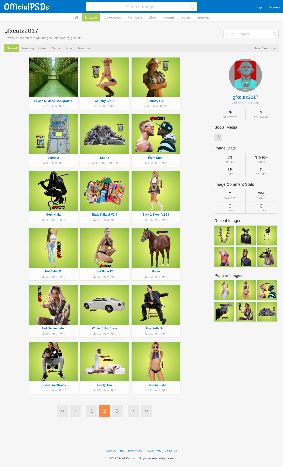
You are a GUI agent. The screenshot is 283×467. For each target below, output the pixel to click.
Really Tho (104, 385)
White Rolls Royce (104, 328)
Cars (104, 322)
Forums (169, 17)
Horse (156, 271)
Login (260, 7)
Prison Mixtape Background (53, 101)
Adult (104, 95)
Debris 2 (53, 157)
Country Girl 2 (104, 101)
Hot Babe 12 (104, 271)
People (104, 265)
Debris (104, 157)
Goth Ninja (53, 214)
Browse (91, 17)
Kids (156, 208)
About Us (111, 450)
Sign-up (274, 7)
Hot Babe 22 (53, 271)
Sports (155, 151)
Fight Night (155, 157)
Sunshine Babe (155, 385)
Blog (152, 17)
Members (135, 17)
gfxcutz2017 (245, 97)
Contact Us (171, 450)
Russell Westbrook (53, 385)
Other (53, 95)
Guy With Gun (155, 328)
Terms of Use (135, 450)
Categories (112, 17)
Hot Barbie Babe (53, 328)
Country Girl (155, 101)
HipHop (53, 208)
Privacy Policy (153, 450)
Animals (155, 265)
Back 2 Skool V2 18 (156, 214)
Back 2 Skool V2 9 (104, 214)
